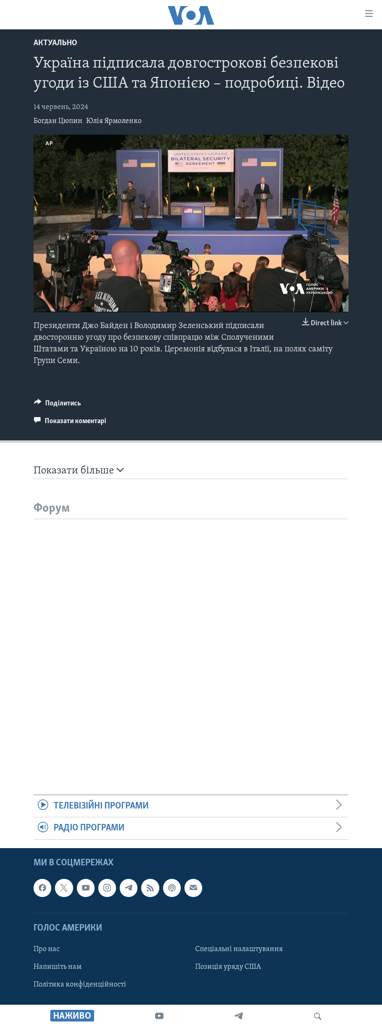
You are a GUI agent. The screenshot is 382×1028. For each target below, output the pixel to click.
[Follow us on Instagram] (107, 888)
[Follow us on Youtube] (86, 888)
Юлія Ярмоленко (114, 121)
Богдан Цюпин (58, 121)
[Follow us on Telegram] (128, 888)
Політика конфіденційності (80, 984)
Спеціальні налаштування (239, 949)
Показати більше (75, 471)
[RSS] (150, 888)
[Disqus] (191, 635)
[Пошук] (318, 1016)
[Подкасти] (172, 888)
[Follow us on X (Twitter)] (64, 888)
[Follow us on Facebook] (42, 888)
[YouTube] (159, 1016)
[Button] (57, 405)
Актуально (55, 43)
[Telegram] (238, 1016)
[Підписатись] (193, 888)
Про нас (47, 949)
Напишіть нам (58, 967)
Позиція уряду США (228, 967)
